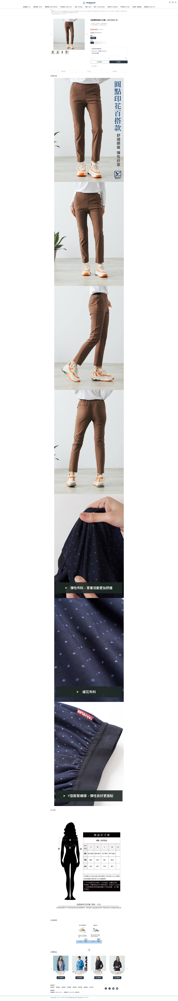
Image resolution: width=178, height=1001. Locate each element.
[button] (87, 34)
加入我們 (91, 987)
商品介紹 (63, 71)
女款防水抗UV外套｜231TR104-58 (61, 972)
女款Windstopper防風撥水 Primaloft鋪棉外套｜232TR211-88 (117, 972)
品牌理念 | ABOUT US (149, 7)
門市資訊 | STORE (124, 7)
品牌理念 (52, 987)
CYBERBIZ (86, 997)
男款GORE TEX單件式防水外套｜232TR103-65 (79, 972)
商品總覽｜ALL (27, 7)
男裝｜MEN (88, 7)
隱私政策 (80, 987)
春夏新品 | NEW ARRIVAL (51, 7)
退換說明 (75, 987)
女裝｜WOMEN (78, 7)
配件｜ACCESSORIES (99, 7)
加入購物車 (99, 62)
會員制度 (58, 987)
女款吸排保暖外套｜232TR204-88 (98, 972)
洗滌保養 (63, 987)
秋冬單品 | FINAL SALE (66, 7)
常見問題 (69, 987)
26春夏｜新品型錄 (136, 7)
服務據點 (86, 987)
